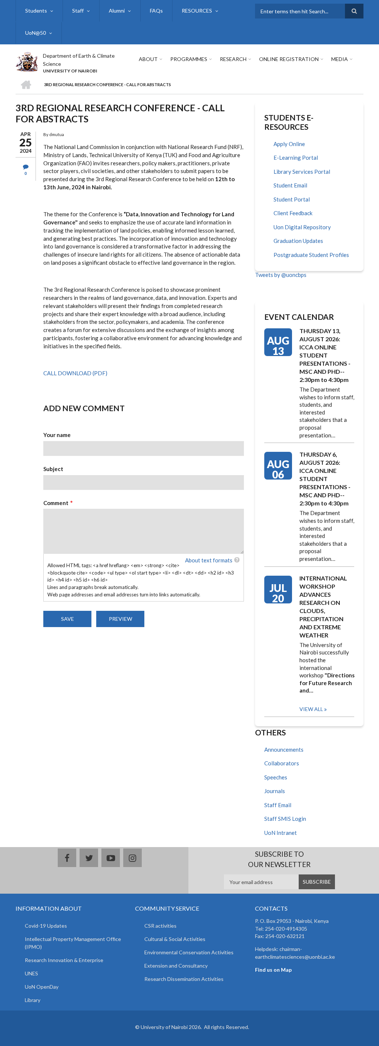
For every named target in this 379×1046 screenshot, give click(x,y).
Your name (57, 434)
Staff (78, 10)
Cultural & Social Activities (174, 939)
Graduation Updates (298, 240)
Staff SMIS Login (285, 818)
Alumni (117, 10)
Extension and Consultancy (176, 965)
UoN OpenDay (41, 987)
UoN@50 (35, 33)
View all (311, 709)
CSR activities (160, 926)
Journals (274, 791)
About (148, 59)
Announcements (283, 749)
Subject (53, 469)
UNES (31, 973)
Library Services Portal (302, 171)
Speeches (275, 777)
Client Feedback (293, 213)
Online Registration (289, 59)
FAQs (156, 10)
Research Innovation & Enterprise (64, 960)
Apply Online (289, 144)
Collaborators (281, 763)
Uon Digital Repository (302, 227)
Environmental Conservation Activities (189, 952)
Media (339, 59)
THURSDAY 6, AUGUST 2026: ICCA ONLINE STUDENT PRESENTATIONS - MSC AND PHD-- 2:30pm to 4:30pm (325, 479)
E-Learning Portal (296, 157)
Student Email (290, 185)
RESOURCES (197, 10)
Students (36, 10)
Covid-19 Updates (46, 926)
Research (233, 59)
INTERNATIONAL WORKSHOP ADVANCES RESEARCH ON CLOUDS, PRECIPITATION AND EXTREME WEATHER (323, 607)
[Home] (26, 60)
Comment (55, 503)
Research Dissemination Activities (184, 979)
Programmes (188, 59)
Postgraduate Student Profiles (311, 254)
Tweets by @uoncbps (280, 274)
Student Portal (292, 199)
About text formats (208, 560)
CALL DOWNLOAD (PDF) (75, 373)
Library (32, 1000)
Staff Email (277, 805)
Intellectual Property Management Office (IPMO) (73, 943)
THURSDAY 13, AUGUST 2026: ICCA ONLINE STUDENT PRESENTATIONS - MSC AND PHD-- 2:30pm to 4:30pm (325, 355)
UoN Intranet (280, 832)
